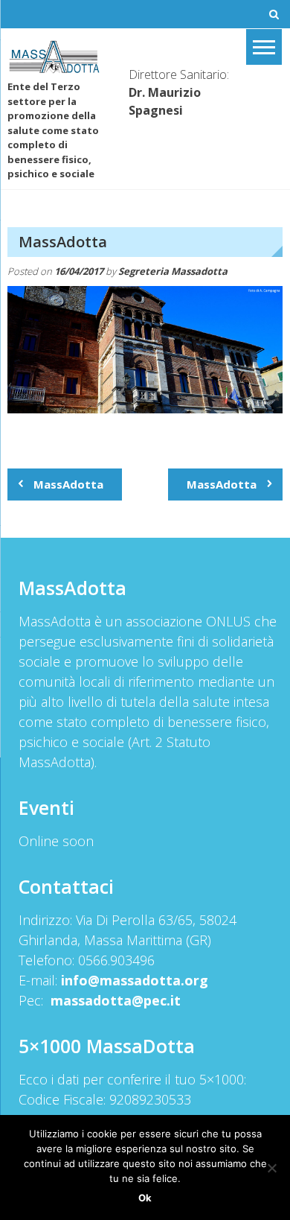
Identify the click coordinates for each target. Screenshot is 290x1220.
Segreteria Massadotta (173, 271)
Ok (145, 1198)
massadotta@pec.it (116, 1000)
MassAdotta (68, 484)
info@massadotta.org (134, 980)
